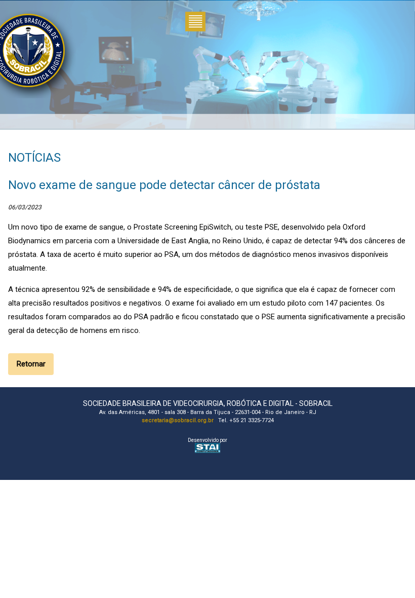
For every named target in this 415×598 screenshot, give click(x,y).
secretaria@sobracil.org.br (178, 420)
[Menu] (195, 23)
